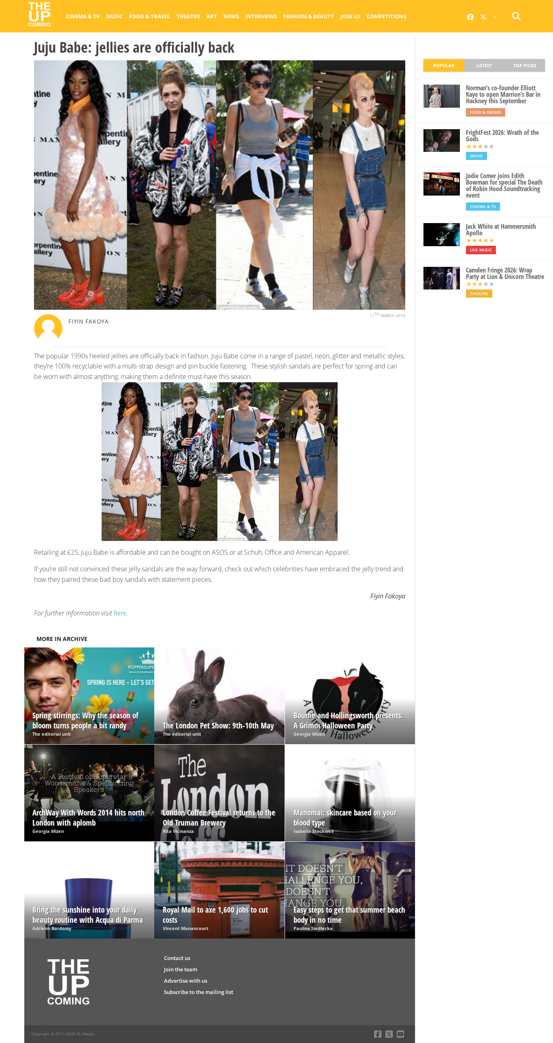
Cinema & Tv (83, 16)
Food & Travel (149, 16)
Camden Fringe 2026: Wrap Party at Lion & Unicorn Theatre (505, 273)
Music (114, 16)
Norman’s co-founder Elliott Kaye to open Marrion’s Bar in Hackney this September (503, 94)
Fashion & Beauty (308, 16)
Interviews (261, 16)
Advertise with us (185, 980)
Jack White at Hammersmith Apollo (501, 229)
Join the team (180, 969)
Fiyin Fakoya (88, 321)
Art (211, 16)
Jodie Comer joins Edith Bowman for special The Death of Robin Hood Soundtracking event (504, 185)
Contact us (177, 958)
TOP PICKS (524, 65)
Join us (350, 16)
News (231, 16)
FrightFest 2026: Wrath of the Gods (502, 135)
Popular (443, 65)
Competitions (386, 16)
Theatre (188, 16)
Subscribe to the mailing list (198, 992)
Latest (484, 65)
